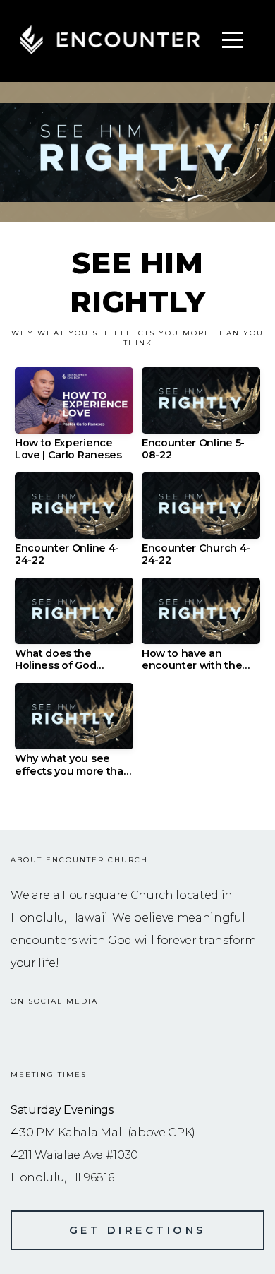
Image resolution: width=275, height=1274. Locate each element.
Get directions (138, 1230)
